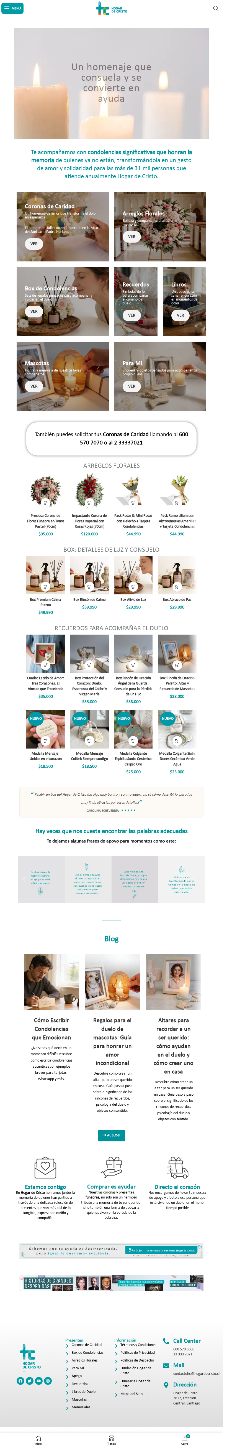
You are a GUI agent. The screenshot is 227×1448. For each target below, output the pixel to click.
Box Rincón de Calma (89, 600)
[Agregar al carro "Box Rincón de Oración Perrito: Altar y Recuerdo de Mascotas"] (177, 665)
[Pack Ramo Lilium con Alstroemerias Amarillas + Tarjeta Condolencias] (177, 491)
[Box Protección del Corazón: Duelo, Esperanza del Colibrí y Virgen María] (89, 654)
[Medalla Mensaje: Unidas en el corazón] (45, 729)
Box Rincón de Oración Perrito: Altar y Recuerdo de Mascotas (177, 683)
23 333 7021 (182, 1354)
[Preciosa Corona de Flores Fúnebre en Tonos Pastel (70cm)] (45, 491)
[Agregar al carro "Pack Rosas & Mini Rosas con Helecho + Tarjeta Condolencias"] (133, 503)
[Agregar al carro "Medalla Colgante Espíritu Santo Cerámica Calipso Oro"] (133, 741)
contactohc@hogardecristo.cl (196, 1374)
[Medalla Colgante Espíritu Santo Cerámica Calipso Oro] (133, 729)
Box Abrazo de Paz (177, 600)
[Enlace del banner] (63, 226)
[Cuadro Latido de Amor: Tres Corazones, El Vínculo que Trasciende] (45, 654)
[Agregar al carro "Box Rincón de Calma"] (89, 587)
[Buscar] (215, 8)
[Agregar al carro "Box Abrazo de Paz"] (177, 587)
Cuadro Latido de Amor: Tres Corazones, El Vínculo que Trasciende (45, 683)
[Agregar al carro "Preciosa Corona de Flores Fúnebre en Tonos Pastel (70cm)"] (45, 503)
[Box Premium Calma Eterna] (45, 575)
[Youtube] (39, 1381)
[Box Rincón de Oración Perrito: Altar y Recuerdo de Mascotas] (177, 654)
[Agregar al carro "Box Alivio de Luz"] (133, 587)
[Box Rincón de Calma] (89, 575)
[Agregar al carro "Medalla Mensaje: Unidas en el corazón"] (45, 741)
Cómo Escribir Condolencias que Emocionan (51, 1029)
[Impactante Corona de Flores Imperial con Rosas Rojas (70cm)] (89, 491)
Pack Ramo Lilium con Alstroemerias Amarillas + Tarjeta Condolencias (177, 521)
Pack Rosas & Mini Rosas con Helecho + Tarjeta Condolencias (133, 521)
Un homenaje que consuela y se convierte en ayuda (111, 83)
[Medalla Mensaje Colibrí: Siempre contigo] (89, 729)
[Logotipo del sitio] (111, 8)
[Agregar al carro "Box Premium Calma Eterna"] (45, 587)
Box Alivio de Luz (133, 600)
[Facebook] (20, 1381)
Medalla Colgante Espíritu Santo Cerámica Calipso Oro (133, 759)
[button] (24, 879)
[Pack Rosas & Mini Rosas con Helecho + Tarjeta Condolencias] (133, 491)
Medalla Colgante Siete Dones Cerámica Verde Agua (177, 759)
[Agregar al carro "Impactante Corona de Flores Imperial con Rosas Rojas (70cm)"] (89, 503)
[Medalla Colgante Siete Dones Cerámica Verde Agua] (177, 729)
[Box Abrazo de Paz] (177, 575)
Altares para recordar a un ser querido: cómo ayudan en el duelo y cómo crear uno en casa (174, 1046)
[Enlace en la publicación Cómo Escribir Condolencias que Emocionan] (51, 982)
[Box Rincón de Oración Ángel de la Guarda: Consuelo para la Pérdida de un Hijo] (133, 654)
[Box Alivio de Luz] (133, 575)
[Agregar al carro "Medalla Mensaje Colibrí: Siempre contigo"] (89, 741)
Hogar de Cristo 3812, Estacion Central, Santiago (186, 1398)
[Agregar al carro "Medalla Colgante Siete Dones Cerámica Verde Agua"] (177, 741)
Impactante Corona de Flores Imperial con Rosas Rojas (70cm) (89, 521)
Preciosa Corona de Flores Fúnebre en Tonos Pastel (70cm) (45, 521)
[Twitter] (29, 1381)
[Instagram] (48, 1381)
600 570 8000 (183, 1349)
